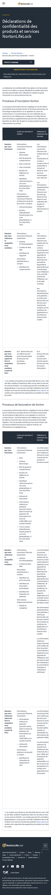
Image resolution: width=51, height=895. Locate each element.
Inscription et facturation (25, 70)
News (29, 852)
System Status (33, 857)
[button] (4, 3)
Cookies (35, 855)
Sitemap (37, 852)
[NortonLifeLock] (28, 3)
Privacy (27, 855)
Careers (22, 852)
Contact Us (21, 857)
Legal (4, 855)
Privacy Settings (7, 860)
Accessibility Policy (8, 857)
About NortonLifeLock (9, 852)
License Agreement (15, 855)
